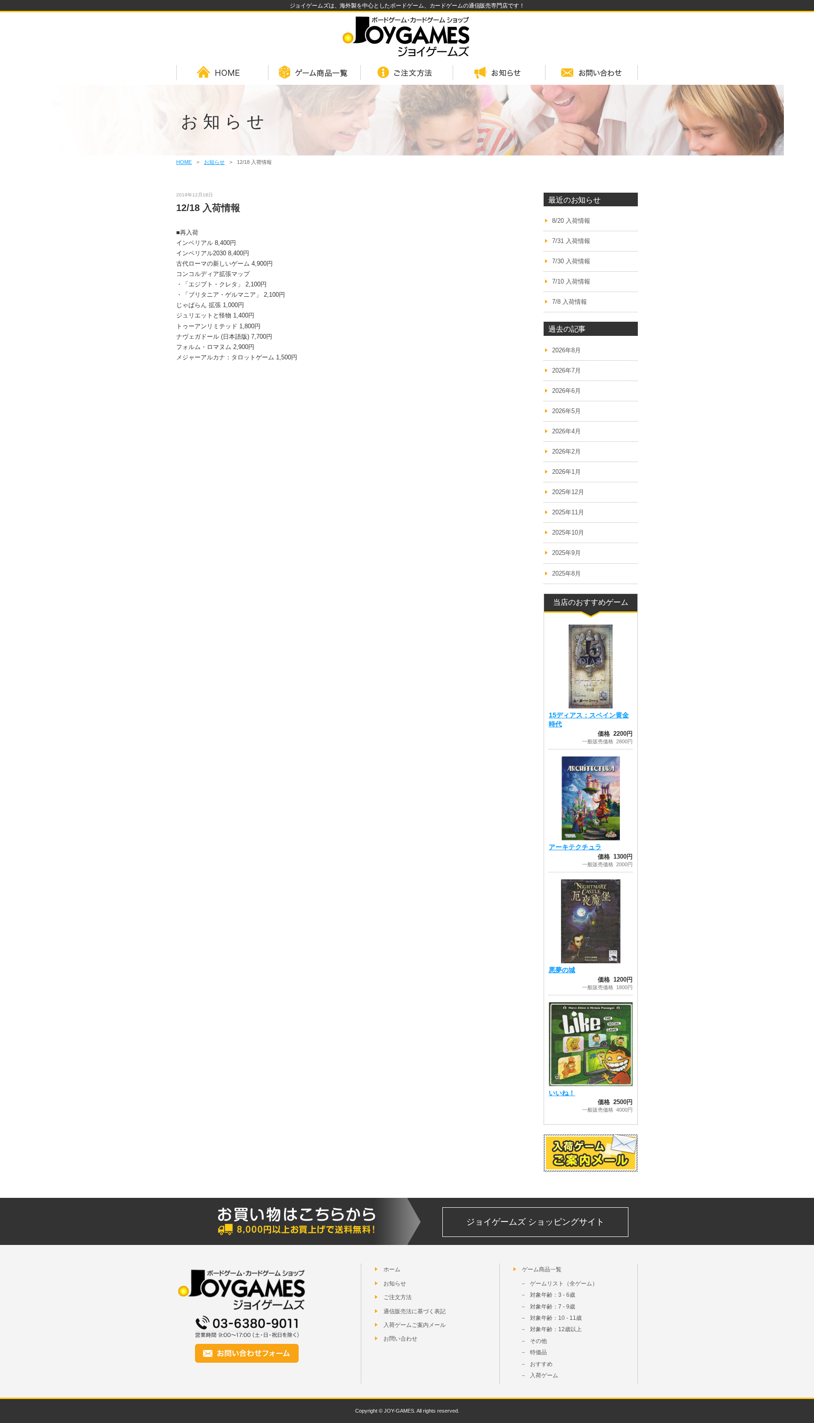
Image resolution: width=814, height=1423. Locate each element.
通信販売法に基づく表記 (414, 1311)
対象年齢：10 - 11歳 (556, 1318)
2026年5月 (566, 411)
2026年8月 (566, 350)
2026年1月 (566, 471)
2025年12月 (568, 492)
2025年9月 (566, 552)
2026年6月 (566, 390)
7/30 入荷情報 (571, 261)
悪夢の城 (562, 970)
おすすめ (541, 1364)
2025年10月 (568, 532)
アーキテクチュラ (575, 847)
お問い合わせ (591, 73)
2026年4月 (566, 431)
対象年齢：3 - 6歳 (552, 1295)
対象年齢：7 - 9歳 (552, 1306)
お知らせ (499, 73)
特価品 (538, 1352)
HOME (222, 73)
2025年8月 (566, 573)
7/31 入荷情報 (571, 240)
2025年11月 (568, 512)
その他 (538, 1341)
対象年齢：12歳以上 (556, 1329)
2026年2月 (566, 451)
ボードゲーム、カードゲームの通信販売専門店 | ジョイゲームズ (407, 36)
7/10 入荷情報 (571, 281)
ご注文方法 (407, 73)
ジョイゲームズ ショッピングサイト (535, 1222)
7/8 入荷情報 (569, 301)
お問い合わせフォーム (247, 1353)
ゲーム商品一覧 (315, 73)
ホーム (391, 1269)
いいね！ (562, 1093)
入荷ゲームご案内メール (414, 1325)
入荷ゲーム (544, 1375)
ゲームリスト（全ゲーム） (564, 1283)
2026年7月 (566, 370)
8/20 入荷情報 (571, 220)
